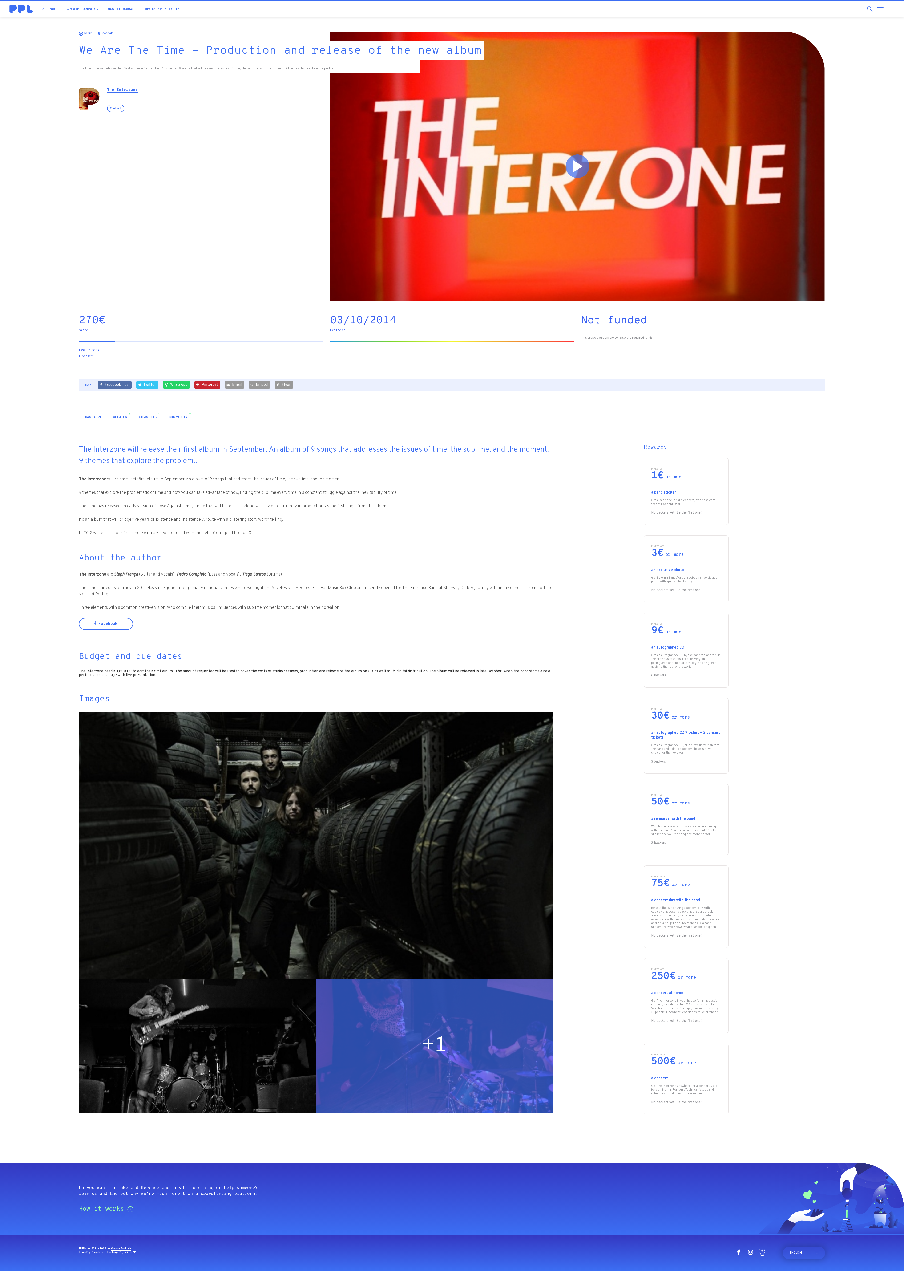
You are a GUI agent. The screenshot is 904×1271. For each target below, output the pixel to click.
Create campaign (82, 9)
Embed (262, 384)
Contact (115, 108)
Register (153, 9)
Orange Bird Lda (121, 1248)
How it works (120, 9)
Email (237, 384)
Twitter (149, 384)
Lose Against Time (174, 506)
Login (174, 9)
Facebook (116, 384)
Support (49, 9)
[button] (785, 417)
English (796, 1253)
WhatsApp (178, 384)
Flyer (286, 384)
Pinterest (210, 384)
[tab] (93, 417)
